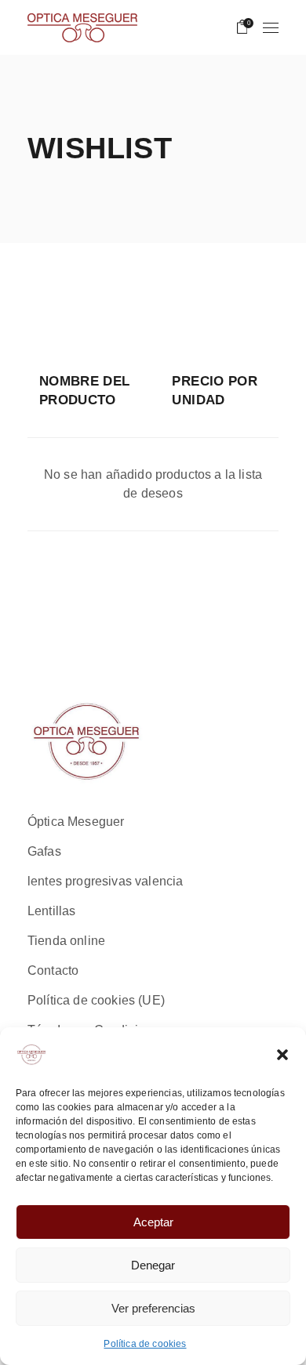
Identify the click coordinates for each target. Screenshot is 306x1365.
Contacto (52, 970)
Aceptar (153, 1222)
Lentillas (51, 911)
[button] (282, 1055)
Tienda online (66, 940)
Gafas (44, 851)
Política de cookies (145, 1343)
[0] (242, 27)
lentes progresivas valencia (105, 881)
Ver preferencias (153, 1308)
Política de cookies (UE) (96, 1000)
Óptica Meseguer (75, 821)
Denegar (153, 1265)
